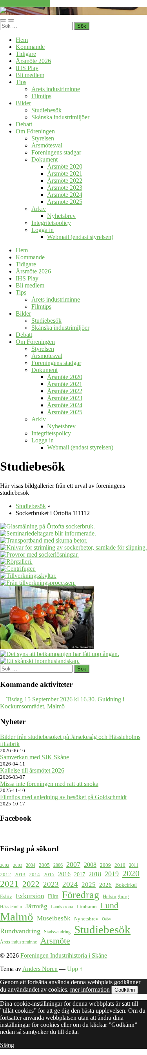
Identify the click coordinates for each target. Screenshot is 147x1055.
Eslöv (6, 896)
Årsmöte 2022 (64, 180)
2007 (73, 864)
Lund (109, 905)
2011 (133, 865)
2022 (31, 884)
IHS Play (27, 68)
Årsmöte (55, 940)
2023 (51, 884)
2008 (90, 864)
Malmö (16, 917)
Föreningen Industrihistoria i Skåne (63, 955)
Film (53, 896)
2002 (4, 865)
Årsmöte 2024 (64, 194)
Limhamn (86, 906)
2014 (34, 874)
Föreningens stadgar (56, 152)
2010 (119, 865)
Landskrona (62, 906)
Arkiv (38, 208)
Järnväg (36, 906)
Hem (22, 39)
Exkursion (30, 896)
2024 (70, 884)
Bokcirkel (126, 885)
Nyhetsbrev (61, 215)
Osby (106, 919)
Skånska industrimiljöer (60, 117)
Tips (21, 82)
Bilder (23, 103)
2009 (105, 865)
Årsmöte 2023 (64, 187)
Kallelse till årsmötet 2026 (32, 770)
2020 (131, 873)
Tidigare (26, 53)
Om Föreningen (35, 131)
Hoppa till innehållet (25, 3)
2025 (89, 884)
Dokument (44, 159)
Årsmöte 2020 (64, 166)
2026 (105, 885)
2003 (17, 865)
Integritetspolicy (51, 222)
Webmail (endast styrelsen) (80, 237)
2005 (44, 865)
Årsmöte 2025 (64, 201)
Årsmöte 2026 (33, 61)
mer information (90, 989)
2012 (5, 874)
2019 (112, 874)
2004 (30, 865)
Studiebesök (46, 110)
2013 (20, 874)
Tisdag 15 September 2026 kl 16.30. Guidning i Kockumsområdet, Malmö (62, 703)
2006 (58, 865)
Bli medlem (30, 75)
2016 (64, 874)
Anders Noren (40, 968)
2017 (79, 874)
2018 (95, 874)
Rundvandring (20, 931)
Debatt (24, 124)
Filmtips (41, 96)
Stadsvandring (57, 932)
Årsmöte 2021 (64, 173)
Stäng (7, 1045)
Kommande (30, 46)
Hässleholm (11, 906)
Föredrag (80, 894)
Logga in (42, 229)
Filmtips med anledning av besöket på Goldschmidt (63, 797)
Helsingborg (116, 896)
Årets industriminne (55, 89)
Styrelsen (42, 138)
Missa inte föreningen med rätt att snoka (49, 783)
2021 (9, 884)
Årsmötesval (46, 145)
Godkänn (124, 990)
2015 (49, 874)
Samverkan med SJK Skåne (34, 757)
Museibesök (54, 918)
